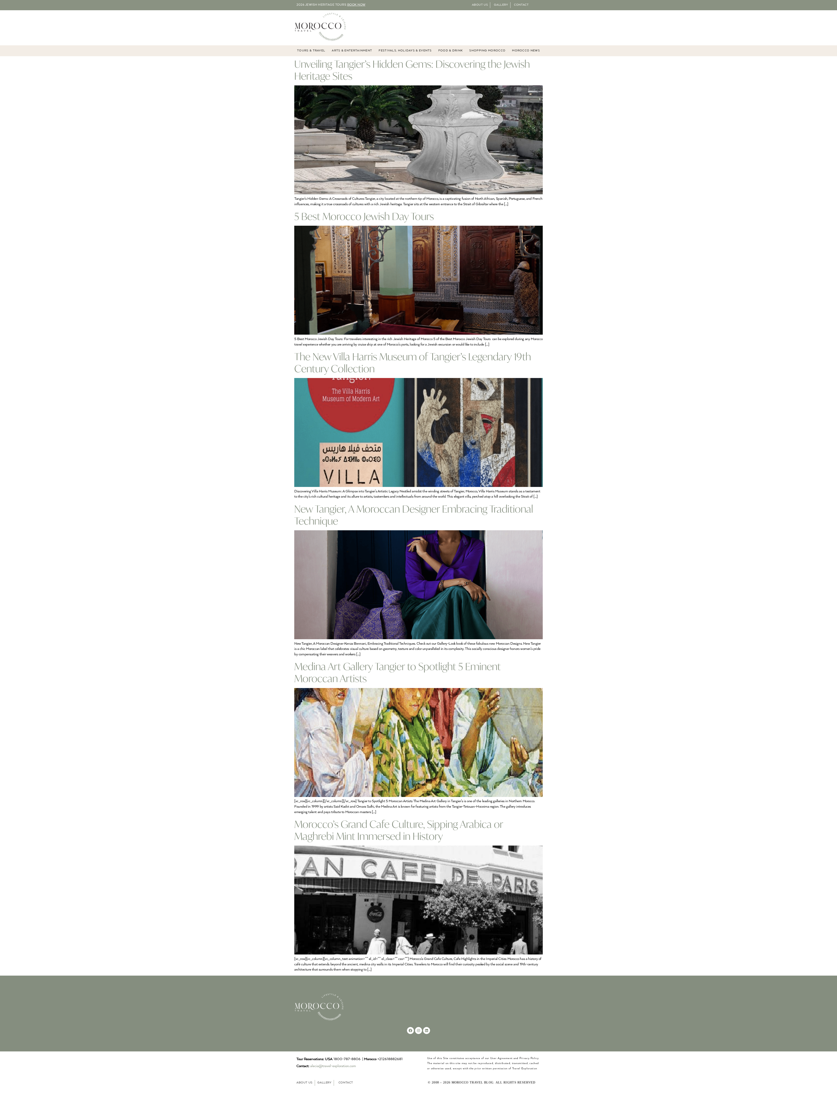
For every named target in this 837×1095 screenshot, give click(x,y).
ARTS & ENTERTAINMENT (352, 50)
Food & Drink (450, 50)
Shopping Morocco (487, 50)
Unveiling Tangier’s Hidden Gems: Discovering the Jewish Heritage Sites (412, 70)
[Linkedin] (426, 1030)
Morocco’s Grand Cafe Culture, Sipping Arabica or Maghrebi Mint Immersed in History (398, 830)
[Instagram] (418, 1030)
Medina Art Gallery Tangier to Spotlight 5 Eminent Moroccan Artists (397, 672)
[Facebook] (410, 1030)
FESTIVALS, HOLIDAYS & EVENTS (405, 50)
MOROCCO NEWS (526, 50)
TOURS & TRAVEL (311, 50)
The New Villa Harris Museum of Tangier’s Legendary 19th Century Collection (412, 362)
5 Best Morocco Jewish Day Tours (364, 216)
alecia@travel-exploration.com (333, 1066)
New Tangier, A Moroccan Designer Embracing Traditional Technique (413, 514)
